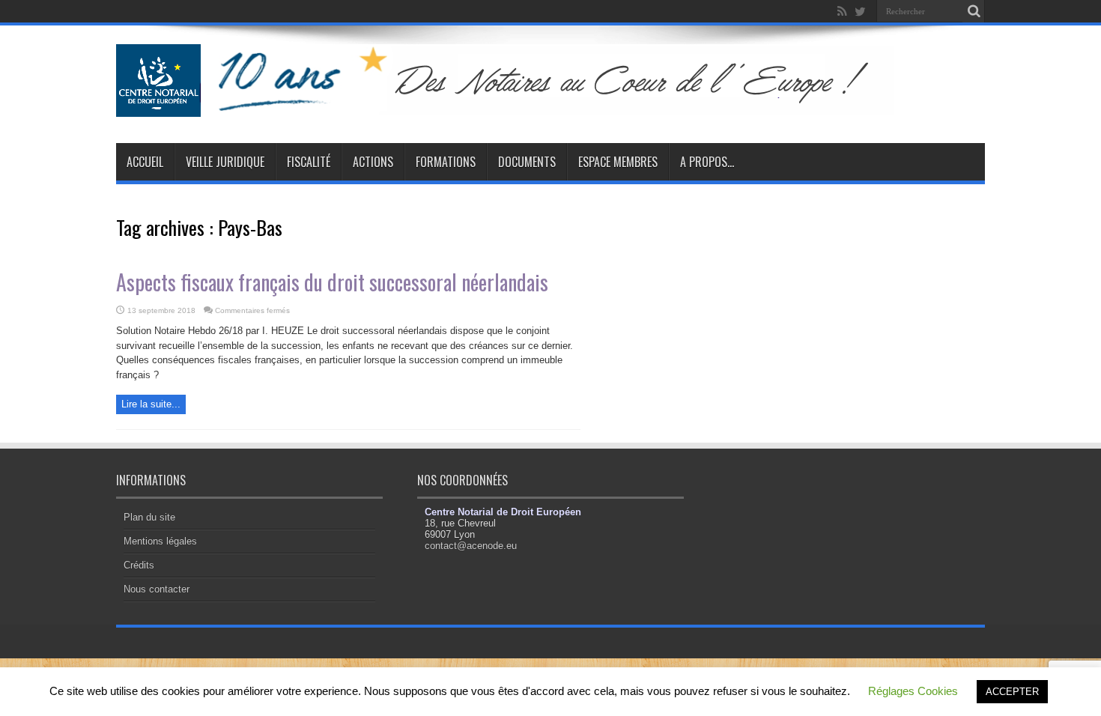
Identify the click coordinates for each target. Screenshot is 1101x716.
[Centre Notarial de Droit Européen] (519, 106)
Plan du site (149, 517)
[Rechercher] (973, 11)
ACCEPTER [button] (1012, 691)
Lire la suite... (151, 404)
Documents (527, 162)
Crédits (139, 565)
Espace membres (618, 162)
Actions (373, 162)
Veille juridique (225, 162)
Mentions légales (160, 541)
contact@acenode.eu (471, 545)
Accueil (145, 162)
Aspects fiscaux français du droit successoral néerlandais (332, 282)
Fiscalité (308, 162)
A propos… (707, 162)
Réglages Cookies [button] (913, 691)
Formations (446, 162)
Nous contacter (156, 589)
